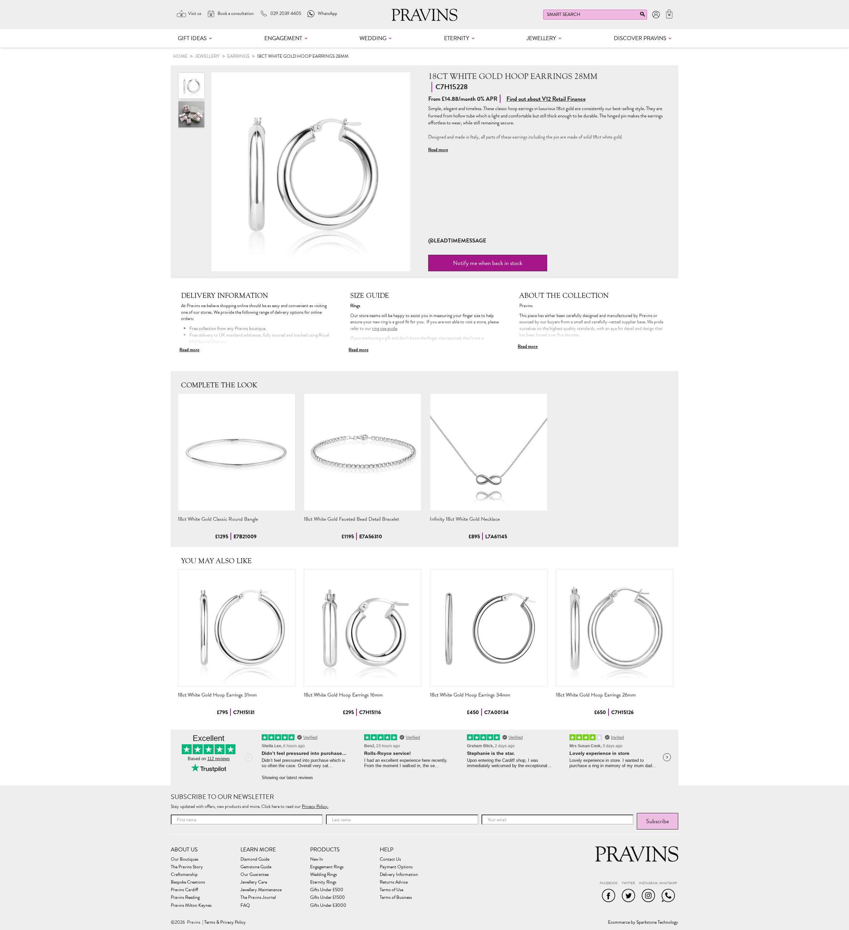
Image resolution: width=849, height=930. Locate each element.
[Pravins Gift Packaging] (191, 114)
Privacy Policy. (315, 806)
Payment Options (396, 867)
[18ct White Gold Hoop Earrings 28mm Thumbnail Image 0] (310, 171)
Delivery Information (399, 874)
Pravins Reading (185, 897)
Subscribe (657, 821)
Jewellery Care (253, 882)
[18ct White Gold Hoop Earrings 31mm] (236, 628)
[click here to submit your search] (642, 16)
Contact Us (390, 859)
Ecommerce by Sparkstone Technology (643, 922)
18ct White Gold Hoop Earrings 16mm (343, 695)
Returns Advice (394, 882)
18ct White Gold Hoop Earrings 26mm (596, 695)
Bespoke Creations (188, 882)
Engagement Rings (327, 867)
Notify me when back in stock (487, 262)
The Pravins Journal (258, 897)
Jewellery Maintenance (261, 890)
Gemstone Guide (255, 867)
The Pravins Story (187, 867)
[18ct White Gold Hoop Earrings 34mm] (489, 628)
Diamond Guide (254, 859)
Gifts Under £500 (326, 890)
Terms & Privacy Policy (225, 922)
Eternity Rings (323, 882)
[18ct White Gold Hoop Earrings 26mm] (615, 628)
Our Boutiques (184, 859)
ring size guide (384, 328)
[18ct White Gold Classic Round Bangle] (236, 452)
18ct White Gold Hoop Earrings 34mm (470, 695)
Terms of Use (391, 890)
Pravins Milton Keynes (191, 905)
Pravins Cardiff (184, 890)
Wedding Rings (323, 874)
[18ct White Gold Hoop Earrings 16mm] (363, 628)
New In (316, 859)
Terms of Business (396, 897)
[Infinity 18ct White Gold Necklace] (489, 452)
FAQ (245, 905)
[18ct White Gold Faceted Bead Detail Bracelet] (363, 452)
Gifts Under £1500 (327, 897)
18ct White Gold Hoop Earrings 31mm (217, 695)
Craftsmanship (184, 874)
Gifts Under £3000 (328, 905)
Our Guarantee (254, 874)
